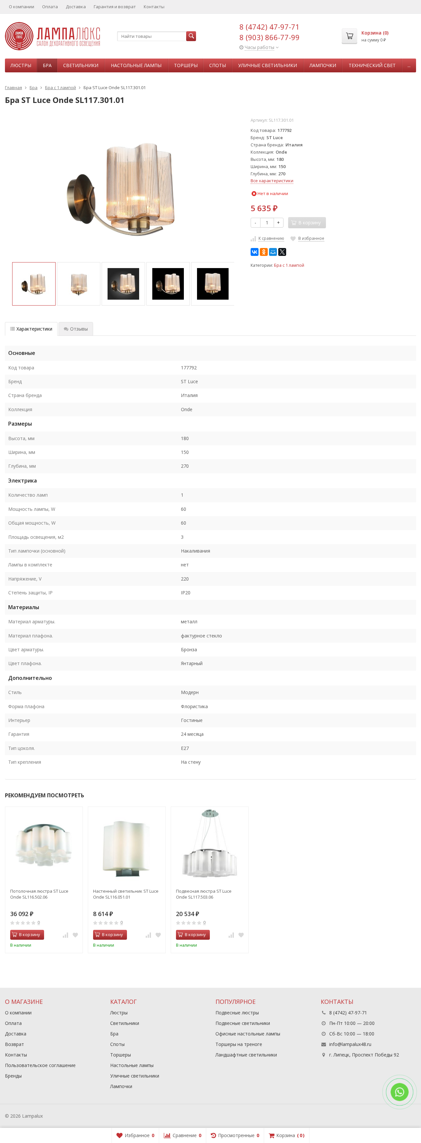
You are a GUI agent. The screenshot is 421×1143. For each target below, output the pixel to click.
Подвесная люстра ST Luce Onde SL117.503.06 (204, 894)
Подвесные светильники (242, 1023)
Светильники (80, 65)
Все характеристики (272, 181)
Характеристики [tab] (34, 329)
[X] (282, 252)
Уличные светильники (267, 65)
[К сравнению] (65, 934)
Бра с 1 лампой (289, 265)
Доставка (76, 7)
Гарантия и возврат (115, 7)
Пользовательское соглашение (40, 1065)
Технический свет (372, 65)
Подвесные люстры (237, 1012)
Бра (47, 65)
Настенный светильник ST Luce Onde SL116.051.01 (126, 894)
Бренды (13, 1076)
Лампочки (323, 65)
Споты (217, 65)
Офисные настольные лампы (247, 1034)
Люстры (21, 65)
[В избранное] (75, 934)
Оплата (50, 7)
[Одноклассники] (264, 252)
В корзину (29, 934)
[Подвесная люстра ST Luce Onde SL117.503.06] (209, 845)
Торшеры (186, 65)
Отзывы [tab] (79, 329)
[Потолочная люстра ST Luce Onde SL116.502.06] (44, 845)
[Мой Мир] (273, 252)
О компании (21, 7)
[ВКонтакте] (255, 252)
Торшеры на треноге (238, 1044)
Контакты (154, 7)
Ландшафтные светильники (246, 1055)
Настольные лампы (136, 65)
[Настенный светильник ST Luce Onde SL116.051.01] (126, 845)
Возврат (14, 1044)
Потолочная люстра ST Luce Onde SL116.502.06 (39, 894)
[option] (34, 284)
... (409, 65)
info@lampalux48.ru (350, 1044)
